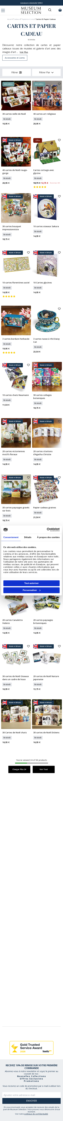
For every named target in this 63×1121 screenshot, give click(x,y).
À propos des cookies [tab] (48, 537)
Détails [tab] (27, 537)
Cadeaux (17, 19)
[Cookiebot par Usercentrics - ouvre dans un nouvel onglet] (47, 530)
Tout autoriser (31, 583)
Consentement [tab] (10, 537)
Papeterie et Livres (28, 19)
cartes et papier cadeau (46, 19)
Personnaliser (30, 590)
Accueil (9, 19)
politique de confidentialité (36, 1114)
